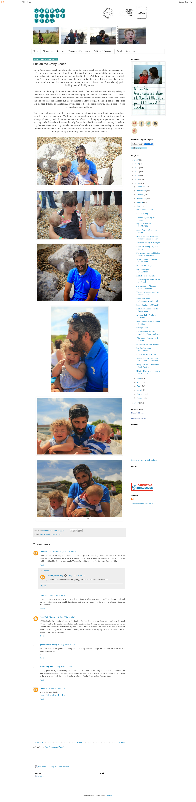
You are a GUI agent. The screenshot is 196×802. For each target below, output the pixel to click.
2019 (136, 164)
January (140, 398)
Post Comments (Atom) (54, 747)
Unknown (44, 688)
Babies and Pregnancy (103, 51)
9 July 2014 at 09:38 (56, 595)
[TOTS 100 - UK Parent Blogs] (142, 482)
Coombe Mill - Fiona (49, 552)
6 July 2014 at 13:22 (67, 552)
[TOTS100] (142, 490)
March (140, 390)
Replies (46, 571)
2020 (136, 160)
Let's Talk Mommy (48, 617)
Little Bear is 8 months (145, 276)
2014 (136, 183)
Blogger (109, 795)
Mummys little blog (55, 576)
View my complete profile (142, 504)
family (48, 534)
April (139, 386)
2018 (136, 168)
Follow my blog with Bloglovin (144, 460)
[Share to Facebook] (78, 530)
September (141, 198)
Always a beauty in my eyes (148, 243)
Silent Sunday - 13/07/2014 (147, 305)
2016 (136, 175)
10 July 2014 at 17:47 (67, 645)
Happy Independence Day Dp (52, 695)
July (139, 206)
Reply (42, 565)
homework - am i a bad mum (148, 344)
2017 (136, 172)
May (139, 382)
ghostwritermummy (48, 645)
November (141, 191)
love (53, 534)
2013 (136, 403)
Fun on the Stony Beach (146, 354)
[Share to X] (76, 530)
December (141, 187)
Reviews (60, 51)
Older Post (120, 742)
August (140, 202)
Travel (119, 51)
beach (42, 534)
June (139, 378)
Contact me (131, 51)
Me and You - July (144, 265)
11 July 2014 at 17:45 (63, 667)
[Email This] (71, 530)
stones (58, 534)
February (141, 394)
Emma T (43, 595)
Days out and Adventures (79, 51)
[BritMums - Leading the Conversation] (52, 767)
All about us (48, 51)
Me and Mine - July (144, 210)
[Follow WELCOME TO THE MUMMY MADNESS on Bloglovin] (142, 145)
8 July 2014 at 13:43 (76, 576)
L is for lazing (142, 213)
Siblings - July (142, 328)
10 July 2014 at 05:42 (66, 617)
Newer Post (38, 742)
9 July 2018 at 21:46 (57, 688)
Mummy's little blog (137, 413)
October (140, 194)
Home (36, 51)
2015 (136, 179)
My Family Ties (46, 667)
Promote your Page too (138, 418)
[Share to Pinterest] (81, 530)
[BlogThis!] (73, 530)
